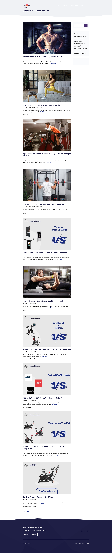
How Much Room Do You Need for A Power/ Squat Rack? (44, 204)
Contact (34, 534)
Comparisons (27, 262)
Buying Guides (33, 457)
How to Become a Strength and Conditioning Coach (43, 301)
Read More (53, 63)
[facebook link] (88, 531)
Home (58, 5)
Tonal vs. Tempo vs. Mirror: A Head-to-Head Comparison (45, 252)
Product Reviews (27, 506)
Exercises (65, 5)
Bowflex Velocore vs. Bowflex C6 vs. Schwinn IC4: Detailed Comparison (46, 447)
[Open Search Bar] (87, 6)
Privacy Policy (77, 543)
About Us (26, 534)
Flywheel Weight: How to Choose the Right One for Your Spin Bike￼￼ (47, 154)
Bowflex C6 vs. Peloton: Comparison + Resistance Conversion (47, 349)
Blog (82, 5)
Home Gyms (32, 262)
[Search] (86, 25)
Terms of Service (85, 543)
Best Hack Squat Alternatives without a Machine (42, 105)
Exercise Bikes (74, 5)
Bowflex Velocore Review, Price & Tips (38, 497)
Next (27, 511)
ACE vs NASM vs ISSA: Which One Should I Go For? (42, 398)
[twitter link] (85, 531)
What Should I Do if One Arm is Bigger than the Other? (44, 57)
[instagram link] (82, 531)
